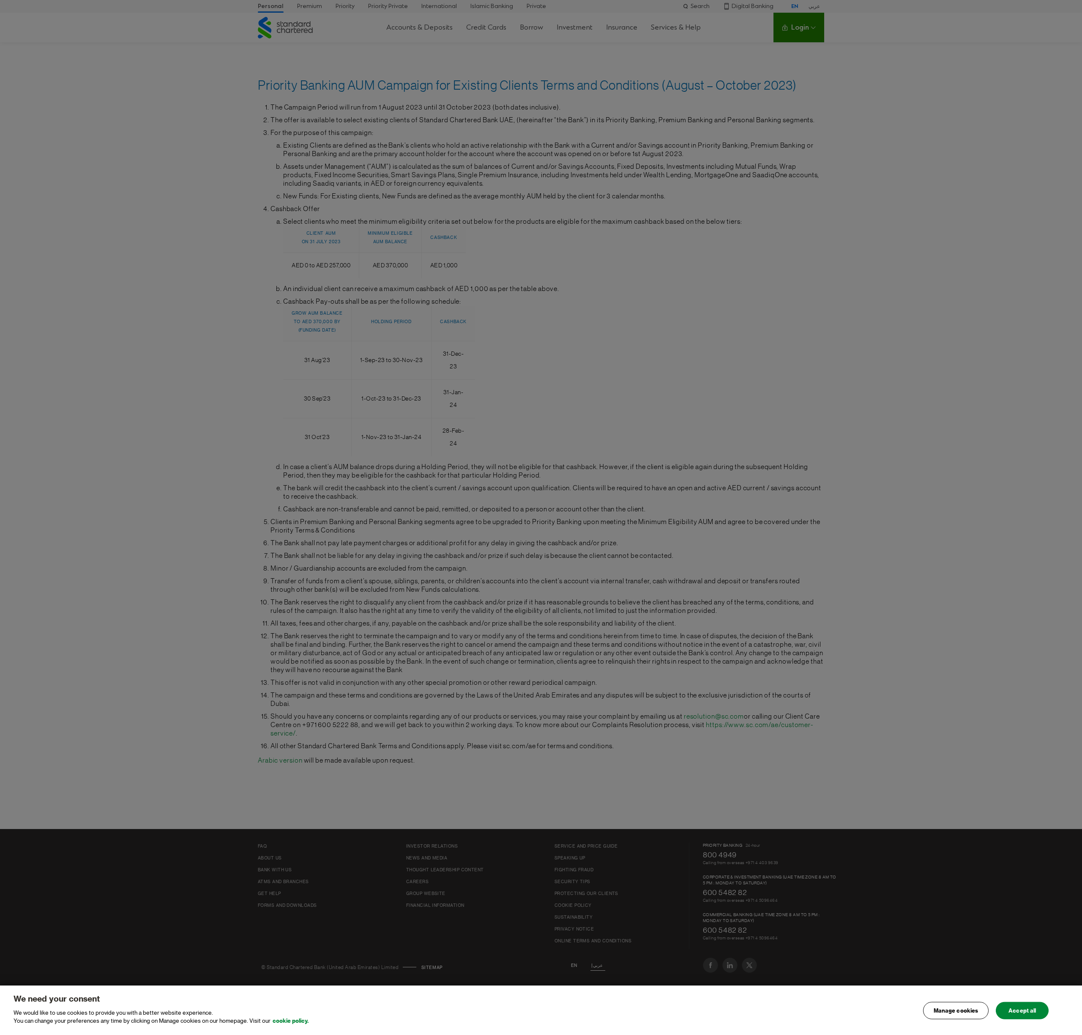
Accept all (1022, 1010)
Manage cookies (956, 1010)
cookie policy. (291, 1021)
